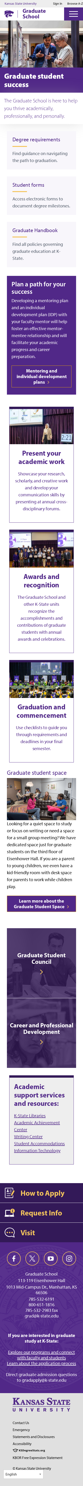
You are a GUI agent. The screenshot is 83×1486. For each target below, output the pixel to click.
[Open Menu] (73, 13)
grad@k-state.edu (42, 1316)
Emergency (21, 1430)
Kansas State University (21, 4)
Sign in (57, 4)
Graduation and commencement (41, 711)
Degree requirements (36, 139)
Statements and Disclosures (34, 1437)
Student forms (28, 185)
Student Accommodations (39, 1143)
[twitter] (32, 1259)
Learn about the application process (41, 1363)
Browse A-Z (75, 4)
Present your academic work (41, 457)
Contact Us (21, 1423)
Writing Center (28, 1136)
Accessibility (22, 1444)
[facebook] (14, 1259)
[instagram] (69, 1259)
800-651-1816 (41, 1304)
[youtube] (51, 1259)
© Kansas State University (32, 1468)
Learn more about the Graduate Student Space (39, 903)
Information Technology (37, 1150)
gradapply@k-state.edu (44, 1380)
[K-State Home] (9, 14)
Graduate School (34, 13)
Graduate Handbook (35, 230)
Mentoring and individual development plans (42, 376)
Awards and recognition (42, 580)
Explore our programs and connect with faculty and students (41, 1355)
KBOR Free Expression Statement (37, 1458)
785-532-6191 (41, 1299)
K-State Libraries (30, 1115)
